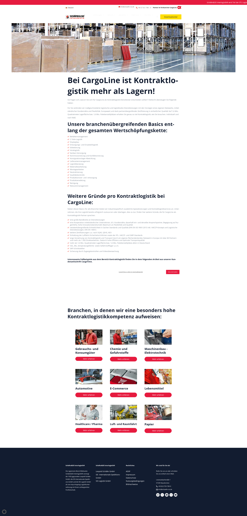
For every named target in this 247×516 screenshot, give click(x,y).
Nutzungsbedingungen (135, 481)
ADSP (128, 471)
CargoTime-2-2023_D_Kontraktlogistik (131, 272)
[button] (103, 15)
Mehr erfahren (89, 359)
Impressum (130, 474)
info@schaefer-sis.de (127, 7)
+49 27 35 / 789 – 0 (144, 8)
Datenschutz (131, 478)
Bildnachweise (132, 484)
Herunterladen (173, 272)
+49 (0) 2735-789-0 (164, 486)
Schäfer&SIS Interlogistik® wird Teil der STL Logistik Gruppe (211, 2)
